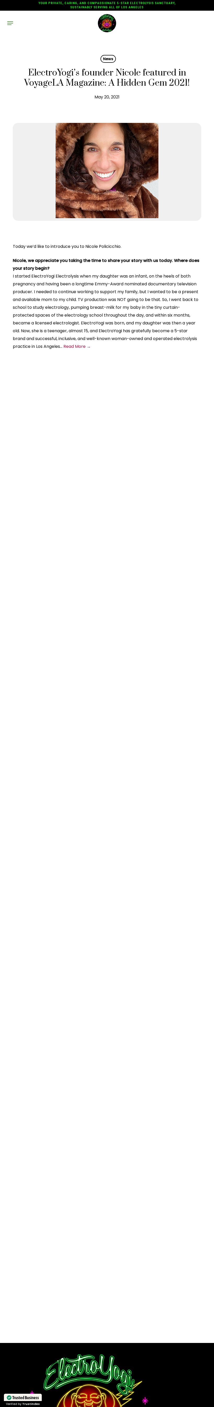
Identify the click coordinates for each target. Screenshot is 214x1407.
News (108, 58)
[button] (10, 23)
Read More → (77, 346)
